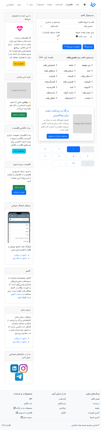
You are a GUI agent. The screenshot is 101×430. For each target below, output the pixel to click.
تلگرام (63, 412)
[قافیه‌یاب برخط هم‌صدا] (92, 4)
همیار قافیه (95, 399)
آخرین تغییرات (93, 412)
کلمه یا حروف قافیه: (86, 22)
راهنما (49, 4)
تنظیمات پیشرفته (73, 46)
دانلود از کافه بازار (19, 258)
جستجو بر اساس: (52, 22)
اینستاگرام (62, 403)
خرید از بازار (19, 187)
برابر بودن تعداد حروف (84, 32)
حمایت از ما (19, 63)
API (30, 399)
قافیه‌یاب (68, 4)
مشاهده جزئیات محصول (57, 136)
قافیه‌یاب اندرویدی (25, 412)
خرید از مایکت (18, 192)
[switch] (90, 37)
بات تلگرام (28, 403)
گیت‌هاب (62, 399)
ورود (18, 4)
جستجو (89, 46)
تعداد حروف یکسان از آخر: (51, 34)
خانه (77, 4)
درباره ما (96, 403)
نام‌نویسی (10, 4)
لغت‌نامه (58, 4)
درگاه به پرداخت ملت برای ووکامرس (57, 113)
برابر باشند (82, 36)
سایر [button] (31, 4)
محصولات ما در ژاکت (23, 408)
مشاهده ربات (19, 151)
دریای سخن (27, 417)
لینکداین (62, 408)
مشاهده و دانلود (19, 114)
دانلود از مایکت (20, 255)
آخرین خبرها (94, 417)
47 (73, 163)
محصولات (40, 4)
